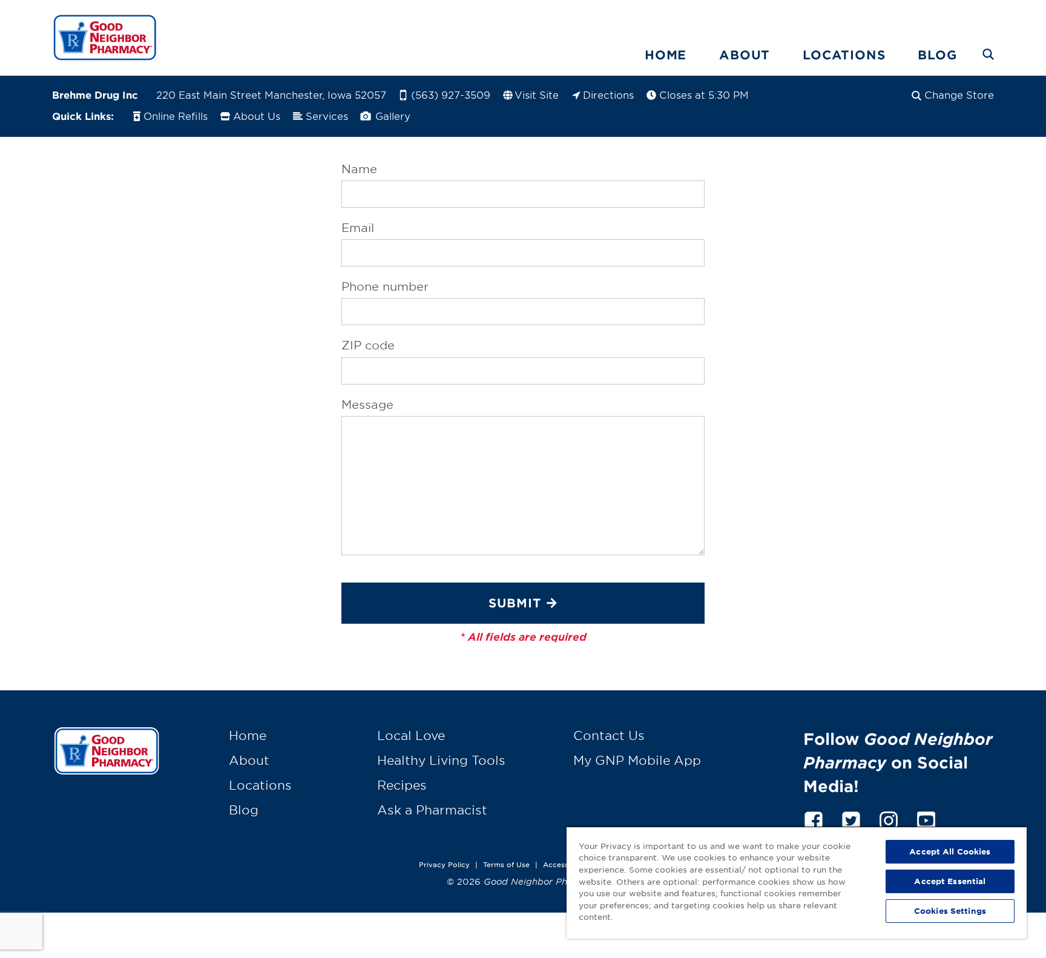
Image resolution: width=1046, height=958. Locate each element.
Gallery (391, 116)
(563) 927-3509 (450, 94)
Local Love (411, 735)
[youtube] (926, 818)
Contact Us (609, 735)
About (744, 54)
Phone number (385, 286)
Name (359, 169)
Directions (608, 94)
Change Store (959, 94)
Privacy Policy (444, 864)
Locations (844, 54)
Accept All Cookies (949, 851)
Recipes (402, 785)
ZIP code (368, 345)
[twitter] (851, 818)
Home (665, 54)
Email (357, 227)
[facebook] (813, 818)
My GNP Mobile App (637, 760)
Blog (937, 54)
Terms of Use (506, 864)
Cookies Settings (950, 911)
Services (327, 116)
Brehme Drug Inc (95, 94)
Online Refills (175, 116)
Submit (514, 602)
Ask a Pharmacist (432, 809)
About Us (256, 116)
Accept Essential (949, 881)
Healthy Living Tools (441, 760)
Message (367, 404)
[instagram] (888, 818)
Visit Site (537, 94)
